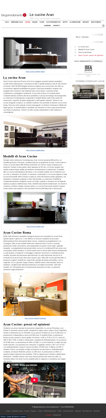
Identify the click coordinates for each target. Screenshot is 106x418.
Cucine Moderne (45, 18)
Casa (8, 411)
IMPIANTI (86, 22)
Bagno (33, 411)
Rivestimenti (87, 411)
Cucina (27, 411)
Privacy (3, 416)
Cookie (9, 416)
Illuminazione (68, 411)
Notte (60, 411)
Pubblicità (57, 415)
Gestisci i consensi (20, 416)
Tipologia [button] (85, 37)
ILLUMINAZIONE (75, 22)
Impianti (78, 411)
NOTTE (65, 22)
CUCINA (36, 18)
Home (31, 18)
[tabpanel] (35, 56)
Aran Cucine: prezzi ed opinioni (90, 55)
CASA (7, 22)
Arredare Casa (17, 411)
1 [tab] (35, 67)
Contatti (56, 25)
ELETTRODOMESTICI (53, 22)
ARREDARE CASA (17, 22)
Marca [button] (78, 37)
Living (40, 411)
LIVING (42, 22)
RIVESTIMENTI (96, 22)
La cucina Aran (83, 47)
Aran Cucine (56, 18)
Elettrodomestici (50, 411)
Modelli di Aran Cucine (86, 49)
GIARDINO (47, 25)
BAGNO (34, 22)
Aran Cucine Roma (85, 52)
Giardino (96, 411)
